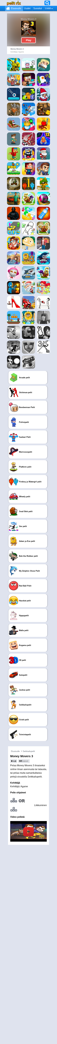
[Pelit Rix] (14, 2)
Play (28, 40)
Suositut (37, 8)
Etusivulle (16, 8)
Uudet (27, 8)
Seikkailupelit (29, 751)
